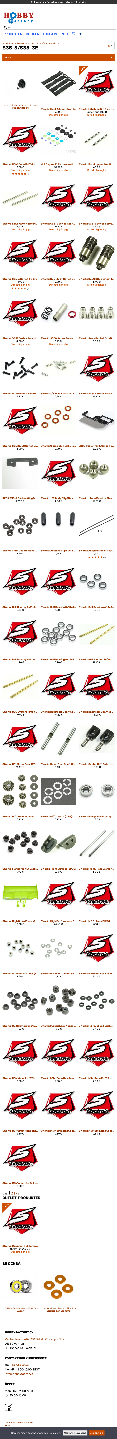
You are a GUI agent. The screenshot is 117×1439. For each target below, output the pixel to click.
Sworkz (53, 43)
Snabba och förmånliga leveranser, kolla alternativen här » (58, 2)
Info (64, 34)
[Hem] (19, 24)
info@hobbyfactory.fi (19, 1374)
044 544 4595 (19, 1365)
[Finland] (81, 34)
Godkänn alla (96, 1433)
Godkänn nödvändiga (75, 1433)
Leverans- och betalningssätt (20, 1422)
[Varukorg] (73, 35)
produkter (13, 34)
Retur (8, 1425)
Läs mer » (55, 1433)
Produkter (9, 43)
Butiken (32, 34)
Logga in (50, 34)
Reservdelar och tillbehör (32, 43)
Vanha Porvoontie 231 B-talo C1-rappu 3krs (34, 1339)
